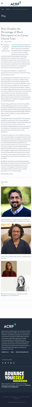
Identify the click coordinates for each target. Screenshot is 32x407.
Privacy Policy (13, 397)
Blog (2, 41)
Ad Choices (17, 398)
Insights (8, 9)
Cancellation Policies (24, 397)
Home (2, 9)
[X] (14, 363)
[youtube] (5, 363)
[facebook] (8, 363)
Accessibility (5, 397)
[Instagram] (11, 363)
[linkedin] (2, 363)
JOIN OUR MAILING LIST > (22, 352)
